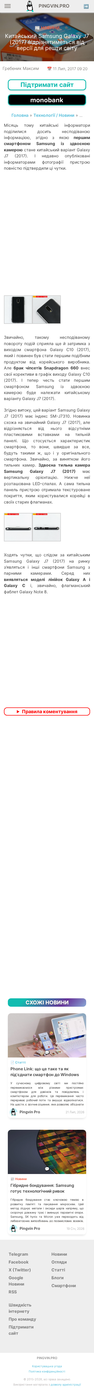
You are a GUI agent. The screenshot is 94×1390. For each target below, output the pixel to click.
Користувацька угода (47, 1366)
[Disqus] (47, 788)
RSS (13, 1291)
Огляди (59, 1262)
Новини (59, 1254)
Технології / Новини (53, 115)
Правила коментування (49, 711)
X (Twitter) (20, 1269)
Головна (19, 115)
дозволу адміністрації (66, 1384)
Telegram (18, 1254)
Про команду (22, 1319)
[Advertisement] (47, 241)
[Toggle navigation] (7, 8)
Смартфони (63, 1285)
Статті (58, 1269)
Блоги (57, 1277)
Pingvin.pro (52, 6)
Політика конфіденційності (47, 1371)
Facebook (18, 1262)
